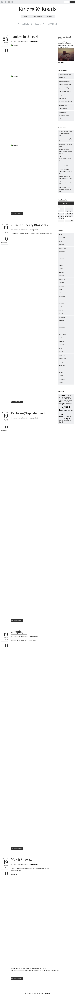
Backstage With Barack (64, 81)
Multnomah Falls (63, 105)
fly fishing (66, 401)
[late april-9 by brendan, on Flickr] (33, 108)
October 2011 (62, 345)
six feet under (66, 413)
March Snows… (22, 860)
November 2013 (62, 303)
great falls (61, 403)
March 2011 (61, 351)
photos (69, 410)
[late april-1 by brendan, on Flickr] (33, 178)
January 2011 (62, 355)
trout (60, 419)
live (59, 404)
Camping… (19, 632)
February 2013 (62, 317)
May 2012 (61, 338)
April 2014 (61, 293)
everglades (61, 400)
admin (20, 41)
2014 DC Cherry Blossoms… (31, 225)
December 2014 (62, 279)
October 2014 (62, 282)
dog (64, 398)
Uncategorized (33, 41)
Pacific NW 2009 (62, 98)
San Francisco (62, 139)
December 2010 (62, 358)
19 (70, 214)
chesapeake (61, 398)
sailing (63, 411)
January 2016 (62, 244)
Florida (61, 401)
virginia (68, 418)
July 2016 (61, 241)
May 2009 (61, 372)
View (63, 419)
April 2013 (61, 310)
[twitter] (5, 2)
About (25, 16)
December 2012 (62, 324)
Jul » (72, 220)
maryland (62, 404)
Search (72, 1)
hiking (65, 403)
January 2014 (62, 300)
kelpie (68, 403)
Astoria (66, 395)
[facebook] (2, 2)
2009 (63, 395)
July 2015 (61, 262)
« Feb (61, 220)
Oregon (66, 406)
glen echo (70, 401)
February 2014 (62, 296)
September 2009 (62, 369)
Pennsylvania (61, 408)
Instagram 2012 (62, 95)
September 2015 (62, 255)
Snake (71, 413)
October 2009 (62, 365)
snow (61, 414)
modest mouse (67, 404)
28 (59, 218)
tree (70, 416)
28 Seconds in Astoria (64, 115)
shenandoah (61, 413)
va (61, 419)
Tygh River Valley (63, 108)
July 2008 (61, 383)
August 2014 (61, 286)
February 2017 (62, 238)
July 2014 (61, 289)
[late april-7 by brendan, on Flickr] (33, 59)
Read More (61, 62)
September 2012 (62, 334)
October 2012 (62, 331)
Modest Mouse (62, 112)
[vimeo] (12, 2)
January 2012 (62, 341)
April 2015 (61, 269)
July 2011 (61, 348)
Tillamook (66, 416)
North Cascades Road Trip (65, 91)
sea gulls (67, 411)
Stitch (64, 415)
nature (60, 407)
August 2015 (61, 258)
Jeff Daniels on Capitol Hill (65, 102)
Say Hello (47, 993)
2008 (59, 395)
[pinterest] (9, 2)
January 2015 (62, 276)
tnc (68, 416)
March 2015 (61, 272)
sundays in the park (25, 37)
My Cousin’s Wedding (64, 88)
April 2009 (61, 376)
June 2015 (61, 265)
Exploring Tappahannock (28, 413)
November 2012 (62, 327)
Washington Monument (63, 420)
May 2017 (61, 234)
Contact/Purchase (37, 16)
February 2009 (62, 379)
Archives (49, 16)
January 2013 (62, 320)
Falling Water (66, 400)
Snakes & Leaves (63, 119)
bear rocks (64, 397)
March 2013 (61, 314)
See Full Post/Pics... (16, 214)
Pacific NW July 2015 (63, 182)
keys (71, 403)
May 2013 (61, 307)
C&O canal (68, 397)
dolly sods (68, 398)
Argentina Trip (62, 77)
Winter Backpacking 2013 (65, 84)
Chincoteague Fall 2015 (64, 164)
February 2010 (62, 362)
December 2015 (62, 248)
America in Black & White (65, 74)
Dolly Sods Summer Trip (64, 144)
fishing (70, 400)
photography (63, 410)
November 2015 (62, 251)
